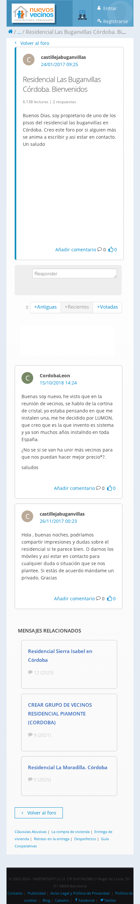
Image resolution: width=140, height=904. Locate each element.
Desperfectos (85, 838)
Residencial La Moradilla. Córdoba (67, 767)
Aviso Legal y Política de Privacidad (79, 893)
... (19, 31)
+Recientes (77, 306)
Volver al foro (34, 43)
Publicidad (37, 893)
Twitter (110, 900)
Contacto (15, 893)
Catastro (62, 900)
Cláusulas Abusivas (31, 831)
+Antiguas (45, 306)
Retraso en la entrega (51, 838)
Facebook (86, 900)
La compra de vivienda (70, 831)
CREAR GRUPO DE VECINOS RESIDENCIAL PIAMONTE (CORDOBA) (60, 714)
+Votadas (107, 306)
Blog (46, 900)
